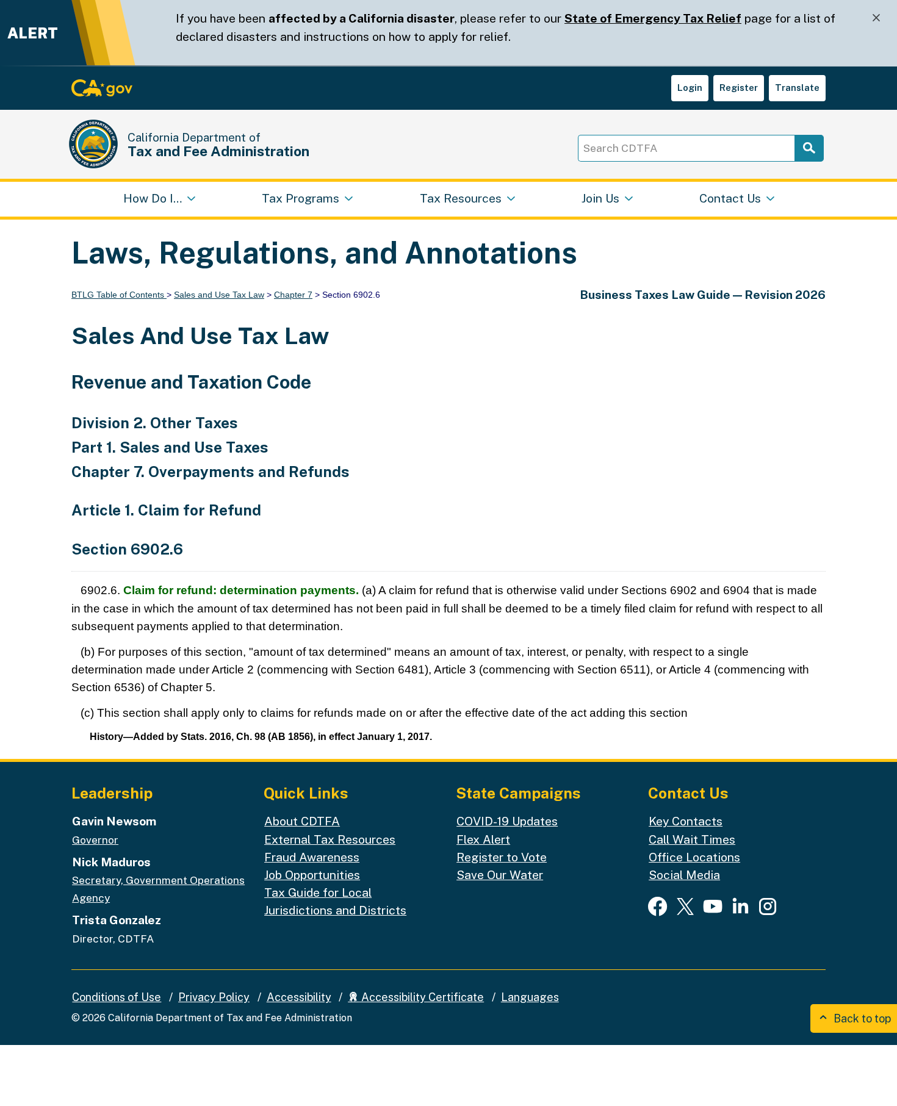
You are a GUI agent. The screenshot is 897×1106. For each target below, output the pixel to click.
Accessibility (299, 997)
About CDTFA (302, 821)
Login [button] (689, 87)
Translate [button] (797, 87)
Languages (530, 997)
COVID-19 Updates (507, 821)
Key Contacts (685, 821)
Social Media (684, 875)
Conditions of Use (116, 997)
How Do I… (152, 198)
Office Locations (694, 857)
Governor (95, 839)
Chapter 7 (293, 295)
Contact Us (730, 198)
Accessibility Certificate (421, 997)
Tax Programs (300, 198)
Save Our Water (499, 875)
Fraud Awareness (311, 857)
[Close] (876, 18)
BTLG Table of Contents (119, 295)
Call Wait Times (692, 839)
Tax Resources (461, 198)
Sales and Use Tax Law (219, 295)
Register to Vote (501, 857)
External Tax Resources (329, 839)
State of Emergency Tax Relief (652, 18)
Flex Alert (483, 839)
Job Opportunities (312, 875)
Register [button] (738, 87)
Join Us (600, 198)
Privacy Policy (214, 997)
